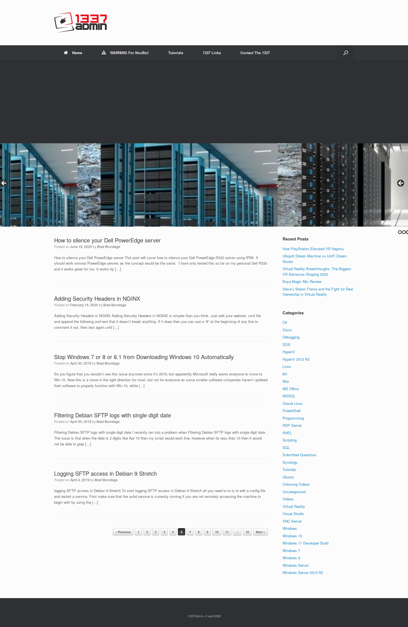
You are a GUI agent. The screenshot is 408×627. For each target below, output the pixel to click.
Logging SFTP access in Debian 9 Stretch (105, 473)
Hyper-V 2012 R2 (296, 359)
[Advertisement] (204, 102)
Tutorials (175, 52)
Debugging (291, 337)
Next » (260, 532)
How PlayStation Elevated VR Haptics (313, 248)
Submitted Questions (299, 454)
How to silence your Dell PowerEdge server (107, 240)
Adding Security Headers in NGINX (97, 298)
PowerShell (292, 410)
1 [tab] (400, 232)
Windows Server (296, 565)
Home (77, 52)
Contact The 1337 (255, 52)
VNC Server (292, 521)
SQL (286, 447)
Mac (286, 381)
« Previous (123, 532)
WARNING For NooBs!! (129, 52)
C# (285, 322)
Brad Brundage (108, 246)
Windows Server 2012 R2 (303, 572)
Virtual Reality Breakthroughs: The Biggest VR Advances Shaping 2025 (317, 271)
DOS (286, 344)
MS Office (291, 388)
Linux (287, 366)
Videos (288, 498)
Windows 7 (291, 550)
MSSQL (289, 395)
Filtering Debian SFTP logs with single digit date (112, 415)
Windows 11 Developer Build (305, 543)
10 (216, 532)
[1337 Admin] (80, 22)
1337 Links (212, 52)
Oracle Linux (293, 403)
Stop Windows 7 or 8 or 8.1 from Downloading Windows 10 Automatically (144, 357)
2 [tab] (404, 232)
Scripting (290, 440)
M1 (285, 374)
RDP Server (292, 425)
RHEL (287, 432)
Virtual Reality (294, 506)
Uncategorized (294, 491)
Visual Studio (293, 513)
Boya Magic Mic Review (302, 281)
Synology (290, 462)
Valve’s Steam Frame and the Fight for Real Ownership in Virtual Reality (318, 291)
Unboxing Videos (296, 484)
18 (247, 532)
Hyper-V (289, 351)
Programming (293, 418)
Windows (290, 528)
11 (227, 532)
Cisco (287, 329)
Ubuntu (288, 477)
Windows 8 (291, 557)
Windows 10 (292, 535)
